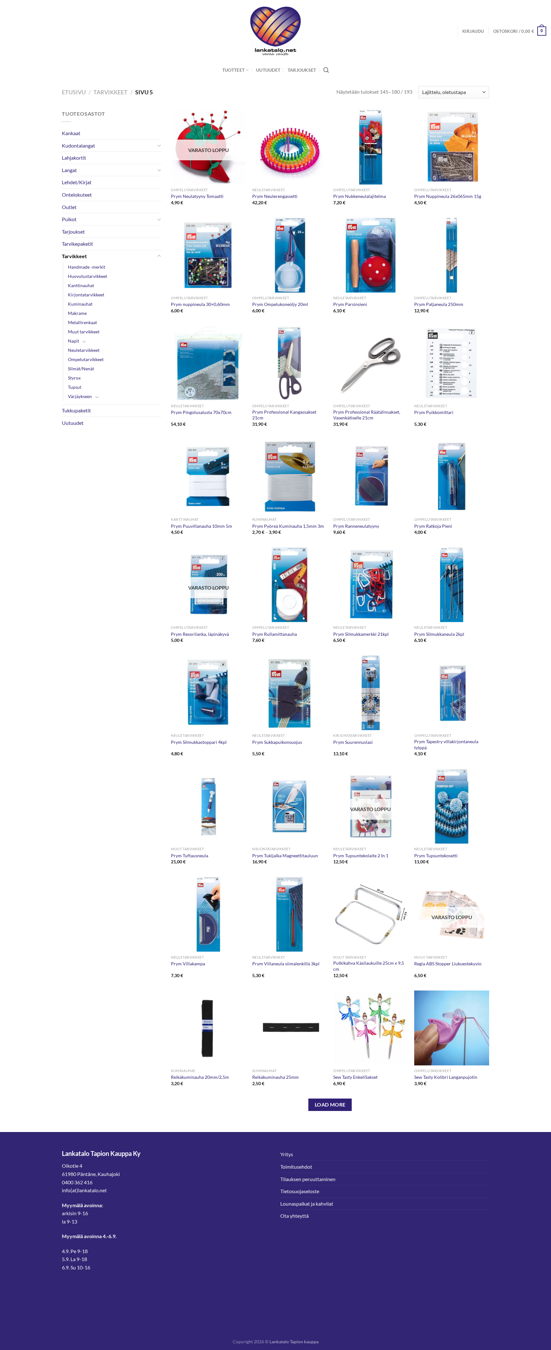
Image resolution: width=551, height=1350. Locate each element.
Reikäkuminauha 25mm (275, 1077)
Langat (69, 170)
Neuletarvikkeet (83, 350)
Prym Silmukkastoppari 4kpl (199, 742)
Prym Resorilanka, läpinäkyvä (200, 634)
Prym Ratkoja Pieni (433, 526)
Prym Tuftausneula (189, 855)
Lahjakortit (74, 158)
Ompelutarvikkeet (86, 359)
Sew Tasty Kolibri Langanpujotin (445, 1077)
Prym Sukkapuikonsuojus (277, 742)
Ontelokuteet (77, 195)
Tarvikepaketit (77, 244)
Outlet (69, 207)
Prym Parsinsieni (350, 304)
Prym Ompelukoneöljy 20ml (280, 304)
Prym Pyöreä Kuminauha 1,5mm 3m (288, 526)
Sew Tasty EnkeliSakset (355, 1077)
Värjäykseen (80, 396)
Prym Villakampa (188, 963)
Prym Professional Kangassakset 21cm (284, 415)
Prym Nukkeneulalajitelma (359, 196)
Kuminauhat (80, 304)
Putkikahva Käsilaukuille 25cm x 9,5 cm (368, 966)
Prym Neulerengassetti (275, 196)
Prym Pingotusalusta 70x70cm (201, 412)
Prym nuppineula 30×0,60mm (200, 304)
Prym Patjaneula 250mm (438, 304)
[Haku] (326, 70)
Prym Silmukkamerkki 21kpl (361, 634)
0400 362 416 (77, 1182)
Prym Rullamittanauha (274, 634)
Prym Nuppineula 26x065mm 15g (447, 196)
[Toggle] (159, 145)
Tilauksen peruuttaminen (307, 1179)
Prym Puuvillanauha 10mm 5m (201, 526)
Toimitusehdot (296, 1167)
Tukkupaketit (76, 410)
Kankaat (71, 133)
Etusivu (74, 92)
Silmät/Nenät (81, 368)
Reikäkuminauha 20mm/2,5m (200, 1077)
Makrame (77, 313)
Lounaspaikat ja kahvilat (306, 1204)
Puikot (69, 219)
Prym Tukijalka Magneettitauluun (285, 855)
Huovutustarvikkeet (87, 276)
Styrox (74, 378)
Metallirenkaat (82, 322)
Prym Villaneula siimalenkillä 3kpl (286, 963)
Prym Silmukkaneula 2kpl (439, 634)
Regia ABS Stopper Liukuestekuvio (447, 963)
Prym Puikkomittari (433, 412)
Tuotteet (233, 70)
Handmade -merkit (86, 267)
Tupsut (74, 387)
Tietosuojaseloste (299, 1191)
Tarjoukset (302, 70)
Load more (330, 1104)
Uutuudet (268, 70)
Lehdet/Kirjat (77, 182)
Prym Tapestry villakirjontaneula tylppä (446, 744)
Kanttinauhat (81, 285)
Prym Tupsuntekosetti (436, 855)
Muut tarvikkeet (83, 331)
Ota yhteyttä (294, 1216)
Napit (73, 341)
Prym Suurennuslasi (353, 742)
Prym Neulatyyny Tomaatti (197, 196)
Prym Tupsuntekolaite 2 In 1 (360, 855)
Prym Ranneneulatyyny (356, 526)
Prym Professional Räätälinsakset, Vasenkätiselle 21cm (366, 415)
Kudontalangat (78, 145)
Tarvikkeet (110, 92)
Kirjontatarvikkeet (86, 294)
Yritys (286, 1154)
